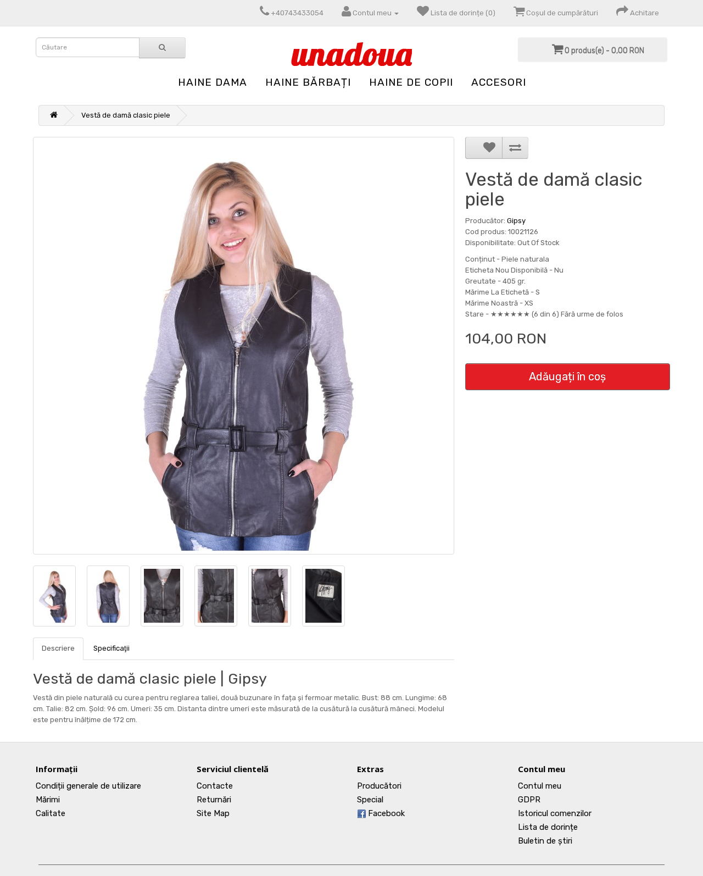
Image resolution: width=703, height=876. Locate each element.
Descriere (58, 648)
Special (370, 800)
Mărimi (48, 800)
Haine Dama (212, 82)
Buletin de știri (545, 841)
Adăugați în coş (567, 376)
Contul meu (539, 786)
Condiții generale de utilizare (88, 786)
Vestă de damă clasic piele (125, 115)
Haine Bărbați (308, 82)
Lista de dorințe (548, 827)
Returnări (214, 800)
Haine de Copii (411, 82)
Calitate (50, 813)
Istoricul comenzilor (555, 813)
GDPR (529, 800)
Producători (379, 786)
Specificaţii (111, 648)
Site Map (213, 813)
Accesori (498, 82)
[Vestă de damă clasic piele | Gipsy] (243, 346)
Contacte (215, 786)
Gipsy (516, 221)
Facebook (385, 813)
